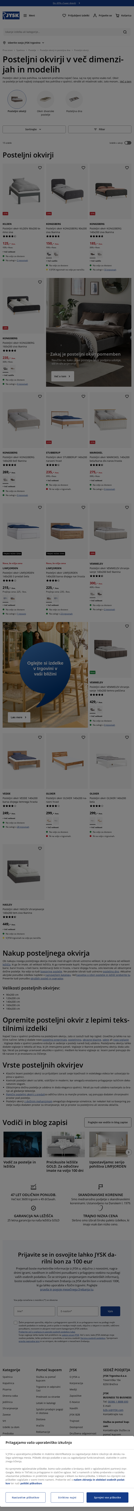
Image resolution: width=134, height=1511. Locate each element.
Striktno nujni (67, 1497)
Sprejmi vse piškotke (107, 1497)
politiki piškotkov (31, 1483)
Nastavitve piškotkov (25, 1497)
